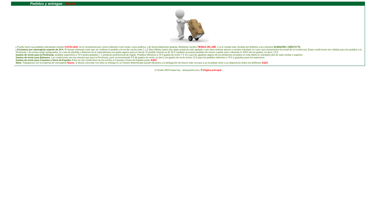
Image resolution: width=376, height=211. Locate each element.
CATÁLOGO (71, 47)
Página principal (212, 70)
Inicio (70, 4)
